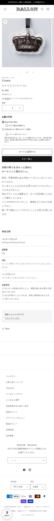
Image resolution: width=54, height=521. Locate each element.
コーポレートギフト (14, 394)
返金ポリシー (11, 412)
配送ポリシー (11, 424)
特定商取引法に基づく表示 (17, 406)
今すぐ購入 (27, 159)
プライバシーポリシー (15, 418)
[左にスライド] (21, 72)
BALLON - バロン (16, 507)
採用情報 (10, 430)
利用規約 (13, 511)
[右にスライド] (33, 72)
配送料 (7, 98)
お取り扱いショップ (14, 382)
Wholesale (10, 388)
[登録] (43, 460)
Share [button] (7, 329)
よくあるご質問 (12, 400)
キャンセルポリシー (28, 515)
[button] (5, 9)
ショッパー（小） (12, 318)
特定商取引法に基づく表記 (38, 511)
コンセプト (10, 376)
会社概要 (10, 436)
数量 (3, 103)
